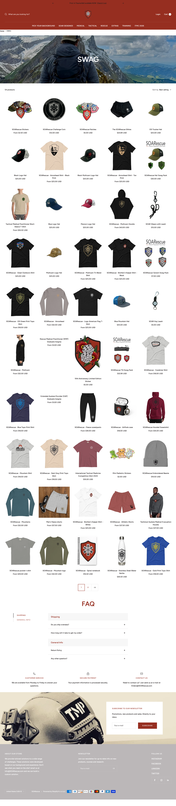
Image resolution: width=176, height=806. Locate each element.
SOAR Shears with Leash (156, 224)
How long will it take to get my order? (66, 633)
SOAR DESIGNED (66, 26)
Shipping (21, 615)
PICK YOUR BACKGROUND (43, 26)
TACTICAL (92, 26)
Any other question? (59, 658)
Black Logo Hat (20, 175)
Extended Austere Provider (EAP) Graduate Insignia (54, 397)
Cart (167, 14)
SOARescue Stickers (20, 129)
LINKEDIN (155, 768)
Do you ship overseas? (60, 625)
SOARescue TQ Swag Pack (122, 370)
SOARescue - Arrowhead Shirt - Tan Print (121, 176)
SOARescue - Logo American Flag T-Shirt (88, 322)
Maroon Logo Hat (88, 224)
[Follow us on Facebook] (154, 780)
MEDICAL (81, 26)
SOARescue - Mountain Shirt (20, 473)
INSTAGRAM (156, 759)
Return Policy (56, 650)
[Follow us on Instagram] (161, 780)
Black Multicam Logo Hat (88, 175)
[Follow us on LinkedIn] (168, 780)
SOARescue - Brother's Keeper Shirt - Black (122, 274)
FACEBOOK (156, 764)
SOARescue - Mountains (20, 522)
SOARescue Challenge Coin (54, 129)
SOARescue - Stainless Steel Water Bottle (122, 572)
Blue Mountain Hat (121, 321)
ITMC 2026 (139, 26)
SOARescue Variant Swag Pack (155, 273)
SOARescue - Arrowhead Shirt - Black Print (54, 176)
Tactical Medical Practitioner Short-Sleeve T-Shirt (20, 225)
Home (2, 31)
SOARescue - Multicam (20, 370)
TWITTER (155, 773)
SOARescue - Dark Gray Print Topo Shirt (54, 474)
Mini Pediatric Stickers (122, 473)
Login (158, 14)
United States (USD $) (14, 791)
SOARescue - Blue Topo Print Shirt (20, 427)
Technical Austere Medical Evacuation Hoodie (155, 523)
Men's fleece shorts (54, 522)
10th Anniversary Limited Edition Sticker (88, 380)
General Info (23, 620)
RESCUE (104, 26)
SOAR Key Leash (156, 321)
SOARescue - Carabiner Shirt (155, 370)
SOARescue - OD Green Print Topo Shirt (20, 322)
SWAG (9, 31)
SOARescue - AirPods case (122, 427)
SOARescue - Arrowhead (54, 321)
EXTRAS (115, 26)
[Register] (114, 768)
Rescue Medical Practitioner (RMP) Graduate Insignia (54, 340)
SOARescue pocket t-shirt (20, 571)
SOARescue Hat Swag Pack (156, 175)
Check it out (102, 3)
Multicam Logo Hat (54, 273)
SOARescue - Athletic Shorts (122, 522)
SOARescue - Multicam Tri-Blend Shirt (88, 274)
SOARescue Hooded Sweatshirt (156, 427)
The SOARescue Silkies (121, 129)
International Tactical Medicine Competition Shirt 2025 (88, 474)
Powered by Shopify (50, 791)
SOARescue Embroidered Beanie (155, 473)
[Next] (94, 587)
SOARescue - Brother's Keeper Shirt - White (88, 523)
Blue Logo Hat (54, 224)
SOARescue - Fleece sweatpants (88, 427)
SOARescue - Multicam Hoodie (122, 224)
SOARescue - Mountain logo (54, 571)
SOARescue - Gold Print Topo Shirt (156, 571)
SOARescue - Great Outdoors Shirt (20, 273)
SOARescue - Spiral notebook (88, 571)
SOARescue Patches (88, 129)
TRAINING (126, 26)
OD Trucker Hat (155, 129)
